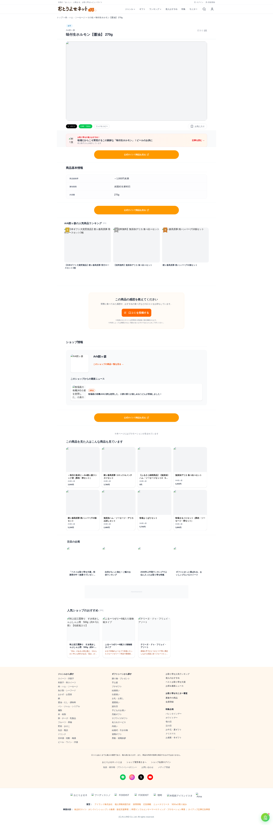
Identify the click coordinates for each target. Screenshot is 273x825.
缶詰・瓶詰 (63, 730)
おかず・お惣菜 (65, 694)
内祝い (115, 726)
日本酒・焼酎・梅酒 (67, 738)
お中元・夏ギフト (174, 729)
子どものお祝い (119, 710)
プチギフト (117, 686)
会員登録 (170, 702)
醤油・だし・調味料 (67, 702)
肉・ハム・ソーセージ (75, 17)
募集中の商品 (172, 698)
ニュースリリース (161, 804)
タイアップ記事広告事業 (199, 809)
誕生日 (115, 706)
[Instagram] (132, 777)
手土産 (115, 682)
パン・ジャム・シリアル (69, 706)
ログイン (200, 2)
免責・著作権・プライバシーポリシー (120, 767)
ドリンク (62, 734)
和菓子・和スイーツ (67, 682)
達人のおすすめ (173, 678)
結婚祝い (116, 690)
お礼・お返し (118, 698)
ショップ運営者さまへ (136, 762)
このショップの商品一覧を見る (108, 364)
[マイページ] (212, 9)
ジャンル (129, 9)
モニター (193, 9)
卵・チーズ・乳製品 (67, 718)
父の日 (169, 726)
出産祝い (116, 694)
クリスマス (171, 733)
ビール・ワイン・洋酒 (68, 742)
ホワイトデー (172, 718)
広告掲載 (147, 804)
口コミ (202, 30)
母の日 (169, 722)
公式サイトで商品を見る (135, 154)
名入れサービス (119, 722)
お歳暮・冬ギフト (174, 737)
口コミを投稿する (139, 312)
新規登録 (211, 2)
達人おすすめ (171, 9)
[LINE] (123, 777)
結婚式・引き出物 (120, 730)
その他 (90, 17)
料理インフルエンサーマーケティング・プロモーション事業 (158, 809)
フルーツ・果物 (65, 722)
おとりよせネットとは (112, 762)
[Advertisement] (136, 591)
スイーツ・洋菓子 (66, 678)
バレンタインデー (174, 714)
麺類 (60, 710)
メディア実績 (164, 767)
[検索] (204, 9)
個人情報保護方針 (123, 804)
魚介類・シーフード (67, 690)
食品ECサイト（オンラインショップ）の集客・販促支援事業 (101, 809)
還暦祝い (116, 702)
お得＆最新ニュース (175, 686)
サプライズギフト (120, 718)
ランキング (154, 9)
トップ (60, 17)
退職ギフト (117, 734)
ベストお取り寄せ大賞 (176, 682)
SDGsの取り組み (179, 804)
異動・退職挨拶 (119, 738)
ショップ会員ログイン (161, 762)
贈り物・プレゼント (121, 678)
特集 (183, 9)
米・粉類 (62, 714)
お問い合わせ (147, 767)
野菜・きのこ (64, 726)
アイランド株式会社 (103, 804)
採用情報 (137, 804)
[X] (141, 777)
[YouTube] (150, 777)
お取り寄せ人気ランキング (178, 674)
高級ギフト (117, 714)
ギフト (142, 9)
